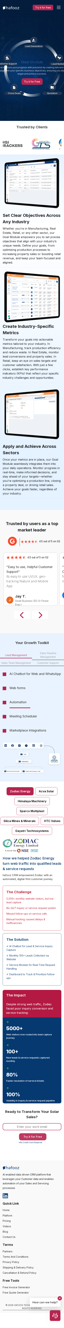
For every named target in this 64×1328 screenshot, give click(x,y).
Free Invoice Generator (16, 1289)
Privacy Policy (11, 1263)
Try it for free (43, 7)
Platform (7, 1217)
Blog (5, 1233)
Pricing (7, 1222)
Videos (7, 1228)
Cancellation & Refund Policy (19, 1274)
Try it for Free (32, 81)
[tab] (16, 655)
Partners (7, 1253)
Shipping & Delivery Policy (18, 1269)
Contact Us (9, 1238)
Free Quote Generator (16, 1294)
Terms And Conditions (15, 1258)
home (6, 1211)
